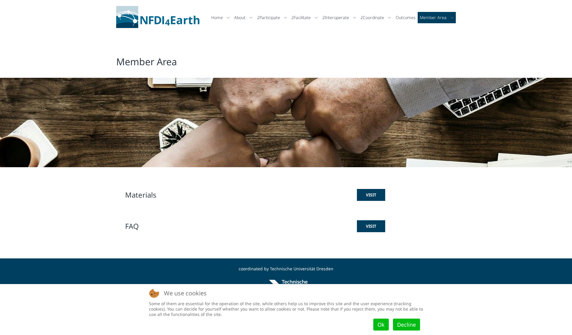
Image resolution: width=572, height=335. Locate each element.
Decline (406, 324)
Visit (371, 195)
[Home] (159, 17)
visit (371, 226)
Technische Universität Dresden (301, 269)
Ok (381, 324)
